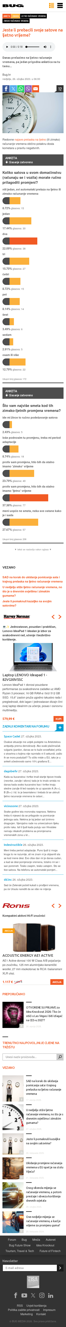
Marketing (26, 1314)
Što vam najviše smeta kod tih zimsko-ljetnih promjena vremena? (31, 408)
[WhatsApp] (20, 88)
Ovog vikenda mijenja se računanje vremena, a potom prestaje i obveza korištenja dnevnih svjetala (44, 1194)
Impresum (49, 1310)
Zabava (15, 16)
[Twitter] (13, 88)
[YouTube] (24, 1295)
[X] (33, 1295)
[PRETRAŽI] (60, 1057)
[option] (33, 673)
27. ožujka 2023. (31, 736)
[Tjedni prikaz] (51, 5)
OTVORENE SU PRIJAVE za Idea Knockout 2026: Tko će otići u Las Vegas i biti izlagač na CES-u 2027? (44, 1014)
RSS (20, 1305)
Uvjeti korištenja (36, 1305)
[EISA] (33, 1282)
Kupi (58, 719)
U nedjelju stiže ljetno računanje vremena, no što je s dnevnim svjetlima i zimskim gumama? (32, 591)
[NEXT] (60, 616)
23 (21, 1128)
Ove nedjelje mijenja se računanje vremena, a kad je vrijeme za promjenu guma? (43, 1221)
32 (21, 1177)
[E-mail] (35, 88)
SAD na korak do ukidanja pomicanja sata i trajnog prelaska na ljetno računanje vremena (32, 579)
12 (60, 89)
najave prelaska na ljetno (30, 139)
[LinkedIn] (50, 1295)
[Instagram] (42, 1295)
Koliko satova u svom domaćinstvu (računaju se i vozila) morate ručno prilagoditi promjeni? (31, 177)
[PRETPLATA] (60, 1268)
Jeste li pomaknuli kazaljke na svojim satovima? (43, 1141)
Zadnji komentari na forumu (25, 726)
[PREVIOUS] (52, 616)
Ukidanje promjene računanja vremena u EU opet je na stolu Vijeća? (44, 1167)
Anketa (7, 16)
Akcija (56, 982)
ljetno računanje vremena (33, 16)
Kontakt (41, 1314)
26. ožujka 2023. (33, 845)
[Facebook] (6, 88)
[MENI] (60, 5)
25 (21, 1152)
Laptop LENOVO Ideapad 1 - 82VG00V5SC (24, 677)
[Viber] (28, 88)
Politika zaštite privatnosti (24, 1310)
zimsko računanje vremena (16, 20)
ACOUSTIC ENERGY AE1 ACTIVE (27, 955)
